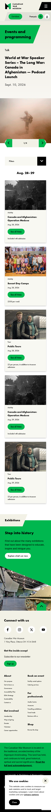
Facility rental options (34, 681)
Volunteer (7, 727)
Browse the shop (33, 730)
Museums (31, 705)
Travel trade (31, 712)
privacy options (31, 794)
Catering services (33, 685)
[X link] (31, 629)
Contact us (7, 702)
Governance (8, 688)
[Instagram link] (19, 629)
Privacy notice (37, 775)
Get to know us (9, 685)
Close (14, 802)
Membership (8, 716)
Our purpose (8, 681)
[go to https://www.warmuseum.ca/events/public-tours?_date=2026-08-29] (25, 456)
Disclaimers (24, 775)
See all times (16, 231)
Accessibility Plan (9, 692)
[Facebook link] (7, 629)
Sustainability (8, 699)
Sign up (10, 663)
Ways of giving (9, 720)
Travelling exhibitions (34, 709)
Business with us (33, 716)
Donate (6, 723)
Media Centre (32, 702)
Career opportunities (10, 730)
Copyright (12, 775)
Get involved (11, 710)
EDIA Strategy (8, 695)
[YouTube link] (43, 629)
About (7, 675)
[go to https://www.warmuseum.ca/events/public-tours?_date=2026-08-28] (25, 324)
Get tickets (15, 16)
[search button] (40, 16)
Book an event (36, 675)
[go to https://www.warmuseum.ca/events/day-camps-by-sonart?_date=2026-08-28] (25, 261)
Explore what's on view (18, 555)
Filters (11, 161)
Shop (30, 724)
